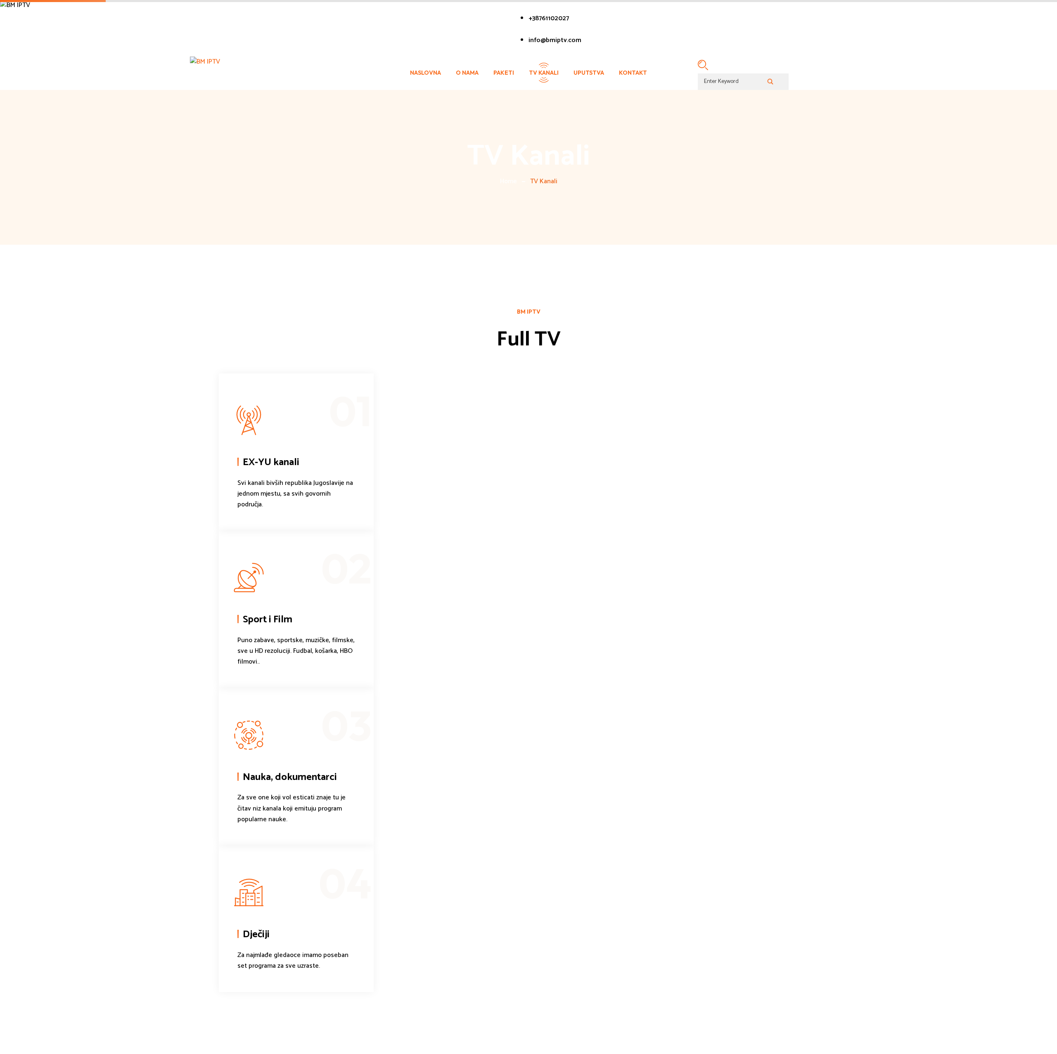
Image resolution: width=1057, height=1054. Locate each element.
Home (508, 181)
